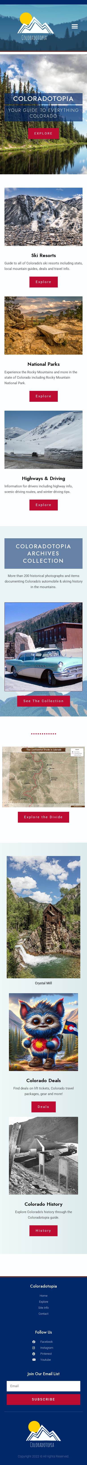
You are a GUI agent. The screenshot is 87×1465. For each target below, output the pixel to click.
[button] (75, 26)
